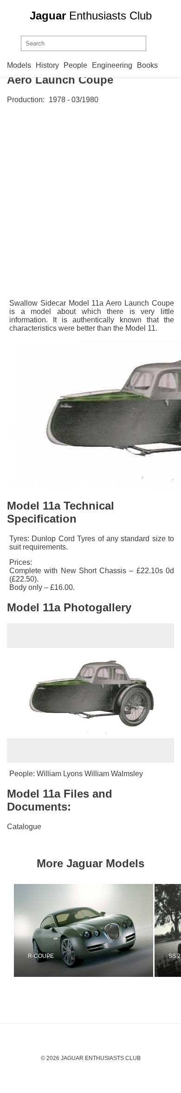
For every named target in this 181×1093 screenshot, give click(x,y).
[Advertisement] (90, 204)
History (47, 65)
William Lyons (60, 774)
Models (19, 65)
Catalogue (24, 827)
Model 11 (140, 328)
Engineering (112, 65)
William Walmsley (113, 774)
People (75, 65)
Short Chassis (102, 571)
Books (147, 65)
